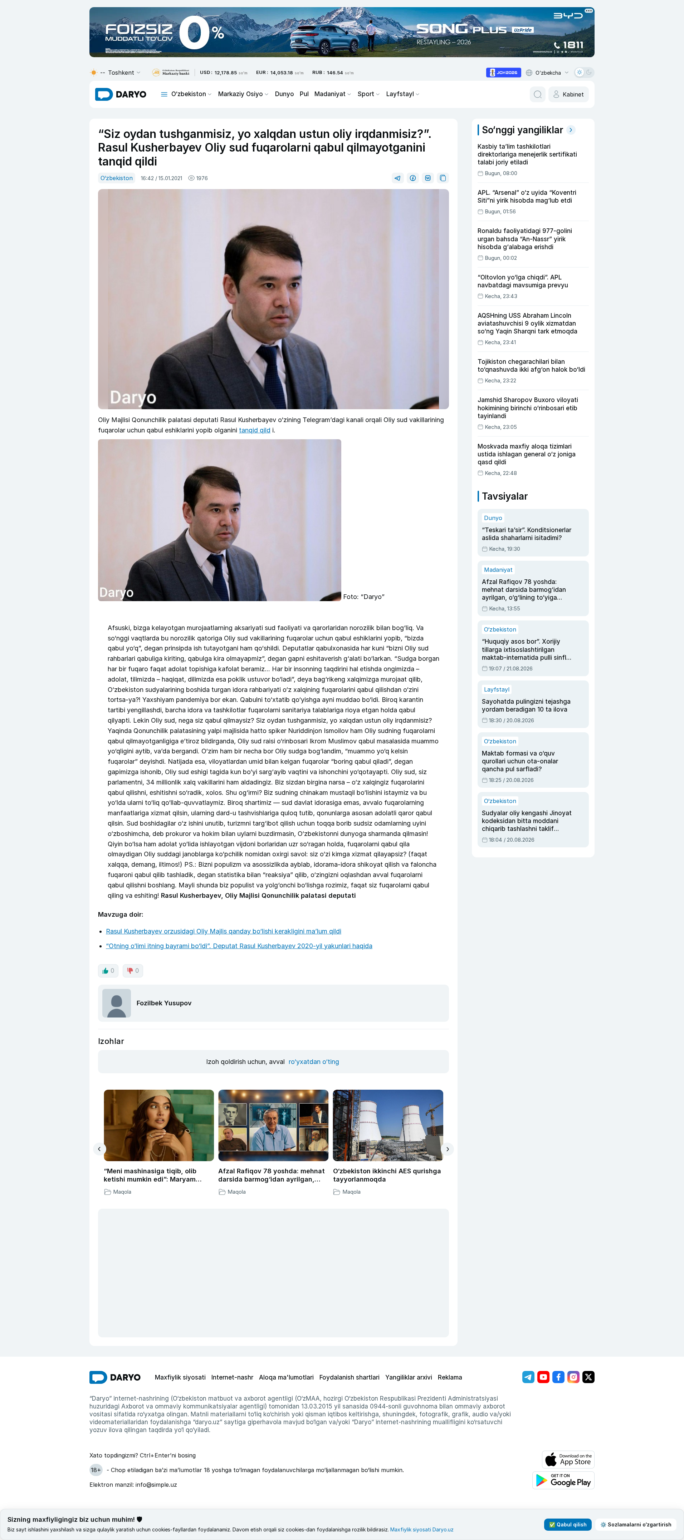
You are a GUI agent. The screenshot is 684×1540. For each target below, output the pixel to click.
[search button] (538, 94)
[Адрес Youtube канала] (543, 1377)
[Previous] (99, 1149)
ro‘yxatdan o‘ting (314, 1061)
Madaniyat (330, 94)
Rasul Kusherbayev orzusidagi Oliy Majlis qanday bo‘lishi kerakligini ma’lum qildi (223, 931)
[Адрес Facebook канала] (558, 1377)
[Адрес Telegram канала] (528, 1377)
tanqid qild (254, 430)
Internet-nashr (232, 1377)
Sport (366, 94)
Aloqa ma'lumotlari (286, 1377)
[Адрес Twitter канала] (588, 1377)
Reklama (450, 1377)
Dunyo (284, 94)
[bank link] (170, 73)
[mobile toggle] (164, 94)
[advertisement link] (503, 73)
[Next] (447, 1149)
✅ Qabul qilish (568, 1524)
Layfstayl (400, 94)
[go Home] (115, 1377)
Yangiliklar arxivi (408, 1377)
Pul (304, 94)
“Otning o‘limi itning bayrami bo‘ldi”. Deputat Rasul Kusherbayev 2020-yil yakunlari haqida (239, 946)
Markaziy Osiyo (240, 94)
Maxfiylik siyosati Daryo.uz (422, 1529)
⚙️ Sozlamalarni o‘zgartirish (635, 1524)
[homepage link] (120, 94)
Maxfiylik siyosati (180, 1377)
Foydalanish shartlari (349, 1377)
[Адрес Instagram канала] (573, 1377)
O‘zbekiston (188, 94)
